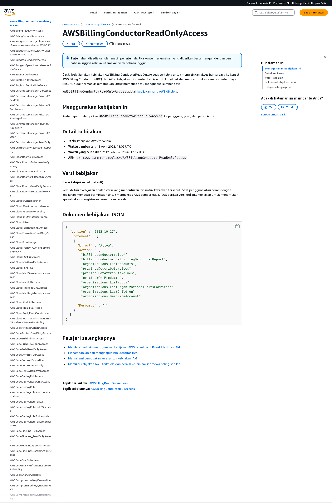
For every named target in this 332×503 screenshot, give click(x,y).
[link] (128, 24)
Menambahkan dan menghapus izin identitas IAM (102, 353)
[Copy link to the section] (59, 107)
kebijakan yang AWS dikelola (157, 91)
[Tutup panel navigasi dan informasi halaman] (324, 57)
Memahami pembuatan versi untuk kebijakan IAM (102, 358)
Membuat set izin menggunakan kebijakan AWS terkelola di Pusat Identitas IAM (124, 347)
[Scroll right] (184, 12)
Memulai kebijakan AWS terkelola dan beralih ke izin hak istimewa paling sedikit (124, 364)
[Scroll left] (87, 12)
